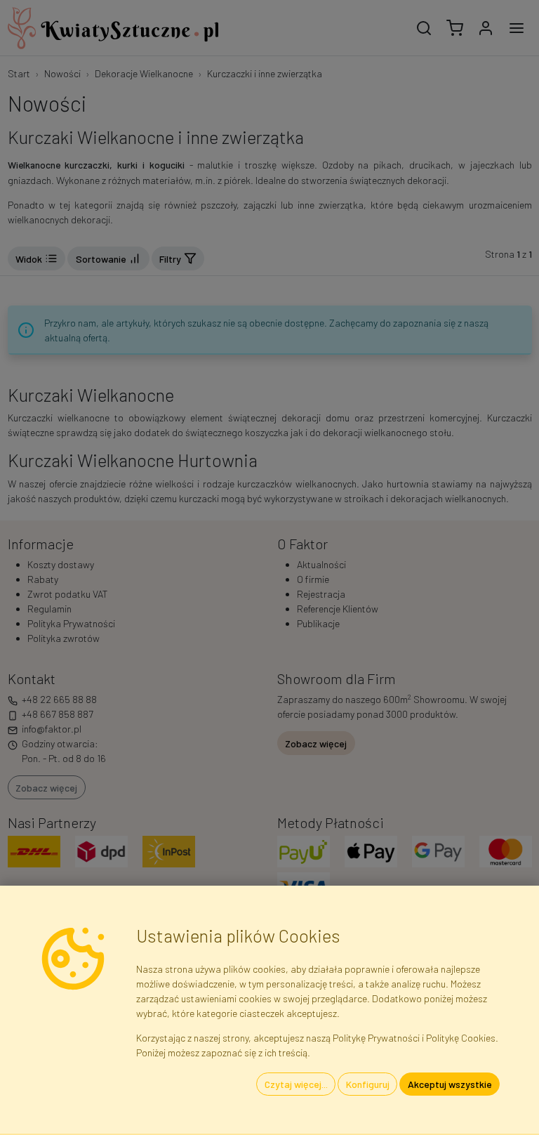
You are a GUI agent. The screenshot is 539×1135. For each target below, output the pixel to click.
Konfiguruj (368, 1084)
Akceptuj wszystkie (450, 1084)
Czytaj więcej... (296, 1084)
